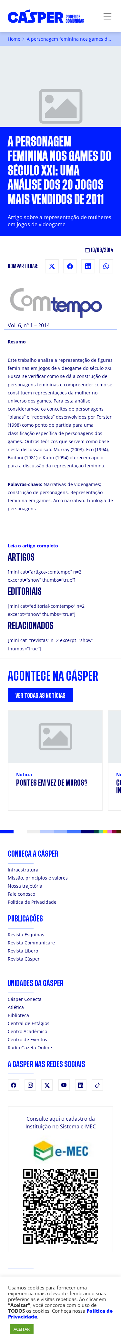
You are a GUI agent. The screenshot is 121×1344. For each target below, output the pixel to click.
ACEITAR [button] (22, 1329)
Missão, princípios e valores (38, 878)
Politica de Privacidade (32, 902)
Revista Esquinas (26, 935)
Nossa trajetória (25, 886)
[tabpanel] (60, 764)
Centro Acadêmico (27, 1031)
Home (14, 39)
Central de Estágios (28, 1023)
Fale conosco (21, 894)
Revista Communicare (31, 943)
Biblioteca (18, 1015)
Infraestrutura (23, 870)
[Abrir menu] (107, 16)
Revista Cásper (24, 959)
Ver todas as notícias (40, 695)
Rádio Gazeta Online (30, 1047)
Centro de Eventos (27, 1039)
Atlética (16, 1007)
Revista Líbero (23, 951)
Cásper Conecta (25, 999)
